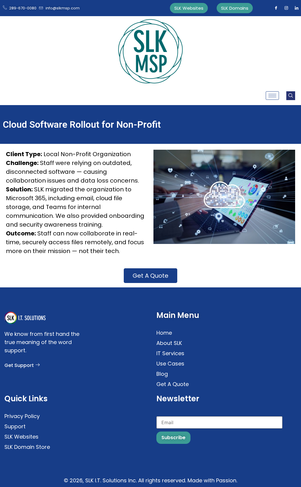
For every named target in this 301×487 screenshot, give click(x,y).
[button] (290, 95)
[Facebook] (276, 8)
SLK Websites (188, 8)
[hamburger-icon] (272, 95)
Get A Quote (150, 276)
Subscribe (173, 437)
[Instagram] (286, 8)
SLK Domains (234, 8)
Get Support (19, 365)
